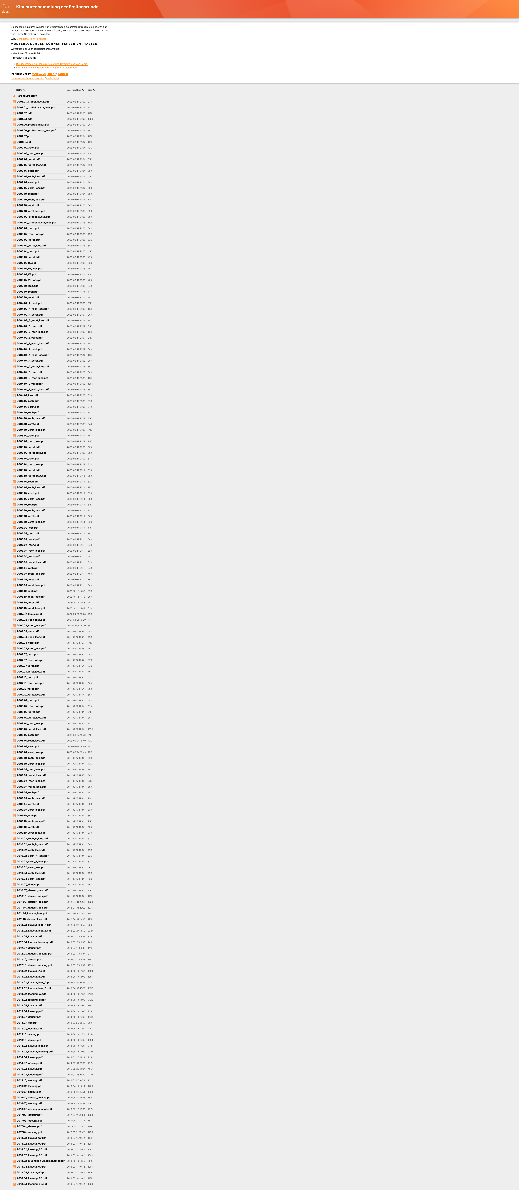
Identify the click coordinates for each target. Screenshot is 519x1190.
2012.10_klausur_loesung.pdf (34, 965)
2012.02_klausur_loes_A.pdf (34, 924)
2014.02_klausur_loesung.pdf (35, 1051)
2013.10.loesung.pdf (29, 1034)
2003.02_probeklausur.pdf (33, 216)
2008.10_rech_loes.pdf (31, 757)
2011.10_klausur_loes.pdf (32, 919)
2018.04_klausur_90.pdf (31, 1172)
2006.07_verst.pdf (28, 579)
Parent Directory (27, 95)
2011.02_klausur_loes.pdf (32, 901)
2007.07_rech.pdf (27, 654)
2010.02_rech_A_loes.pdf (32, 838)
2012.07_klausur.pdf (29, 947)
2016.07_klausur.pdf (29, 1091)
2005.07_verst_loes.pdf (31, 498)
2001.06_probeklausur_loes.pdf (36, 130)
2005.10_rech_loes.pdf (31, 510)
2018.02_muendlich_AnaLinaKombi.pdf (41, 1160)
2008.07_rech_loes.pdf (31, 740)
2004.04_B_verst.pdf (30, 383)
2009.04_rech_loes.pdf (31, 780)
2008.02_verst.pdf (28, 711)
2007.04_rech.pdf (28, 631)
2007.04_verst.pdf (28, 642)
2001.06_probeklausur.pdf (33, 124)
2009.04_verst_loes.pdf (31, 786)
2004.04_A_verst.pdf (30, 360)
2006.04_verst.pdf (28, 556)
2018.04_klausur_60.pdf (31, 1166)
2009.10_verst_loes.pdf (31, 832)
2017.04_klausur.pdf (29, 1126)
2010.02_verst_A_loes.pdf (33, 855)
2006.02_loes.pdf (27, 527)
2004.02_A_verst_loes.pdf (33, 320)
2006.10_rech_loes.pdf (31, 596)
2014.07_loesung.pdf (29, 1063)
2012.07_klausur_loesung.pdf (34, 953)
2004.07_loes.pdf (27, 395)
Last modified (74, 90)
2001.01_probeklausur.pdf (33, 101)
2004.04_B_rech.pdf (29, 372)
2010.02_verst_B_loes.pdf (32, 861)
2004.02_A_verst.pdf (30, 314)
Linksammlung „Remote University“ (27, 78)
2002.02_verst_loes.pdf (31, 164)
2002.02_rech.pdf (28, 147)
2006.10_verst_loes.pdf (31, 608)
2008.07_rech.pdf (28, 734)
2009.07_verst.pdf (28, 803)
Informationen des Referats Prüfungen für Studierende (46, 67)
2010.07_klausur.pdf (29, 884)
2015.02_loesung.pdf (30, 1074)
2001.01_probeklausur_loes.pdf (36, 107)
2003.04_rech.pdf (28, 251)
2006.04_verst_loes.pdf (31, 562)
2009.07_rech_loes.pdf (31, 798)
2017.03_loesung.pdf (29, 1120)
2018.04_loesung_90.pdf (32, 1183)
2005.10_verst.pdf (28, 516)
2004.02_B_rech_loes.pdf (32, 331)
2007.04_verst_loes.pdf (31, 648)
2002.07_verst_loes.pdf (31, 187)
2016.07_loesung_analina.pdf (34, 1108)
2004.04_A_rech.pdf (29, 349)
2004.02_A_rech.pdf (29, 303)
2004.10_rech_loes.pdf (31, 418)
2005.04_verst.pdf (28, 470)
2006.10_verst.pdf (28, 602)
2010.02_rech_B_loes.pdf (32, 844)
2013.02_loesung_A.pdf (31, 993)
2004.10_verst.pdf (28, 423)
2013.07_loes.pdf (27, 1022)
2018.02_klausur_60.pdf (31, 1137)
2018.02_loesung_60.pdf (32, 1149)
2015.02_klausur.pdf (29, 1068)
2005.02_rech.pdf (28, 435)
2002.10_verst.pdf (28, 205)
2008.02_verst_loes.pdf (31, 717)
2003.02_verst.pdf (28, 239)
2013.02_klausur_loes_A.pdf (34, 982)
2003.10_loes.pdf (27, 285)
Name (19, 89)
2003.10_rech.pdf (28, 291)
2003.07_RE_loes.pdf (29, 268)
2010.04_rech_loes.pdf (31, 872)
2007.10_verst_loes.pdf (31, 694)
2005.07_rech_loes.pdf (31, 487)
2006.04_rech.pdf (28, 544)
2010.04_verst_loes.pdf (31, 878)
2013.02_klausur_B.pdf (31, 976)
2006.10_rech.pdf (27, 590)
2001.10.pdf (24, 141)
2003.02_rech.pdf (28, 228)
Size (90, 90)
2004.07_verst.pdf (28, 406)
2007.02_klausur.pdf (29, 613)
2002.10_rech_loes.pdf (31, 199)
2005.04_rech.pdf (28, 458)
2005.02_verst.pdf (28, 447)
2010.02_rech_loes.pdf (31, 849)
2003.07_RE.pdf (26, 262)
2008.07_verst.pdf (28, 746)
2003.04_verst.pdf (28, 257)
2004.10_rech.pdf (28, 412)
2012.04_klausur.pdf (29, 936)
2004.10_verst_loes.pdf (31, 429)
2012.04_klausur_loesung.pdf (35, 942)
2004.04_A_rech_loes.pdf (33, 354)
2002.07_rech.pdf (28, 170)
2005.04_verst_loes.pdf (31, 475)
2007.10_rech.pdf (27, 677)
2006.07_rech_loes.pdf (31, 573)
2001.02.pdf (24, 113)
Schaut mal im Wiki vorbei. (31, 38)
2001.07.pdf (24, 136)
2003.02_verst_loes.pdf (31, 245)
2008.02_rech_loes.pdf (31, 706)
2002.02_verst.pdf (28, 159)
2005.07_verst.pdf (28, 493)
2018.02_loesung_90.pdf (32, 1155)
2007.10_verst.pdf (28, 688)
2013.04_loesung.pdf (30, 1011)
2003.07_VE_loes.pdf (29, 279)
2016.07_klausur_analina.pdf (34, 1097)
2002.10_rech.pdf (28, 193)
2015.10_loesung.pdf (29, 1080)
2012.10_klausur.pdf (29, 959)
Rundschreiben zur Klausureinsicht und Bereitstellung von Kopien (52, 63)
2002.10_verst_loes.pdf (31, 211)
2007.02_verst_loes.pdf (31, 625)
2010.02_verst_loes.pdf (31, 867)
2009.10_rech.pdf (27, 815)
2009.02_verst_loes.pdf (31, 775)
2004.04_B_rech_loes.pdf (32, 377)
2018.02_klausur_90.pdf (31, 1143)
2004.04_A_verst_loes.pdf (33, 366)
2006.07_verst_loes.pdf (31, 585)
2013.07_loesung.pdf (29, 1028)
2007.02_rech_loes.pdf (31, 619)
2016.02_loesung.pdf (29, 1085)
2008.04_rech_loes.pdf (31, 723)
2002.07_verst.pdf (28, 182)
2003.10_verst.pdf (28, 297)
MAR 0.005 (39, 73)
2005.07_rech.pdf (28, 481)
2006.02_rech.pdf (28, 533)
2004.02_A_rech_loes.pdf (33, 308)
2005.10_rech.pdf (28, 504)
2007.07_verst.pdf (28, 665)
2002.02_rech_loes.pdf (31, 153)
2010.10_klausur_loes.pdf (32, 896)
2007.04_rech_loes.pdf (31, 636)
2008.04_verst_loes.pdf (31, 729)
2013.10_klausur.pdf (29, 1040)
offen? (51, 73)
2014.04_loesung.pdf (30, 1057)
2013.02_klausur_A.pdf (31, 970)
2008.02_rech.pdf (28, 700)
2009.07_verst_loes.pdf (31, 809)
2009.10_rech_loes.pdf (31, 821)
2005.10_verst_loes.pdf (31, 521)
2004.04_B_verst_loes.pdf (33, 389)
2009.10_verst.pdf (28, 826)
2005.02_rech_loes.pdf (31, 441)
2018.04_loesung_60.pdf (32, 1178)
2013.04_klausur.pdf (29, 1005)
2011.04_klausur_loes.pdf (32, 907)
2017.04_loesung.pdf (29, 1132)
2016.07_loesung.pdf (29, 1103)
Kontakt (63, 73)
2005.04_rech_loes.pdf (31, 464)
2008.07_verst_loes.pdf (31, 752)
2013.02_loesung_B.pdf (31, 999)
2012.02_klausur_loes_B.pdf (34, 930)
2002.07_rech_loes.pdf (31, 176)
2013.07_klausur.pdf (29, 1016)
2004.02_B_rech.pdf (29, 326)
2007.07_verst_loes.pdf (31, 671)
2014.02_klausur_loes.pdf (32, 1045)
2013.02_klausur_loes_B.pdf (34, 988)
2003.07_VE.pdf (26, 274)
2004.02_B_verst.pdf (30, 337)
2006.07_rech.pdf (28, 567)
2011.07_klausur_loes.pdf (32, 913)
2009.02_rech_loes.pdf (31, 769)
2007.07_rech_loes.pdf (30, 660)
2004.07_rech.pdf (28, 400)
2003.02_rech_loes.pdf (31, 234)
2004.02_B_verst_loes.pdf (33, 343)
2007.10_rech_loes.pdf (30, 683)
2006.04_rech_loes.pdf (31, 550)
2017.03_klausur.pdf (29, 1114)
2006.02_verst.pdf (28, 539)
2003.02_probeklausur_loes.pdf (36, 222)
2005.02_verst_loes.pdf (31, 452)
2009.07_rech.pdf (28, 792)
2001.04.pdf (24, 118)
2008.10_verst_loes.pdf (31, 763)
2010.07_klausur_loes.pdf (32, 890)
